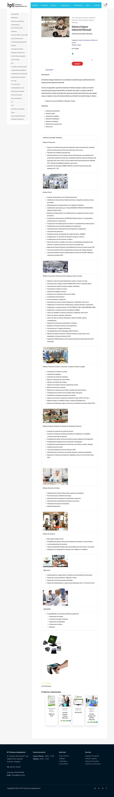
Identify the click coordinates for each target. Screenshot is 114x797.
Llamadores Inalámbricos (18, 70)
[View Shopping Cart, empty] (105, 5)
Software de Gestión (17, 49)
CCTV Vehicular (15, 84)
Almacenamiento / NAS (17, 87)
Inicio (73, 18)
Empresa (35, 5)
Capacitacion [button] (65, 5)
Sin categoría (15, 14)
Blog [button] (87, 5)
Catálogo (62, 758)
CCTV (12, 105)
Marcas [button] (53, 5)
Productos (44, 5)
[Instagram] (102, 788)
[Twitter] (98, 788)
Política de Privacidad (92, 761)
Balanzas (14, 31)
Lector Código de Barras (18, 56)
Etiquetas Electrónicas (17, 109)
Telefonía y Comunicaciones (19, 66)
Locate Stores (63, 764)
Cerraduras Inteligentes (18, 77)
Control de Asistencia (17, 21)
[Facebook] (95, 788)
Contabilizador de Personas (19, 73)
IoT (12, 102)
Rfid (12, 63)
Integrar (79, 45)
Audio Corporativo (16, 98)
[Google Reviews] (106, 788)
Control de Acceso (16, 95)
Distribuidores (78, 5)
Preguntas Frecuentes (92, 756)
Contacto (97, 5)
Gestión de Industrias (84, 40)
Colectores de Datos (17, 38)
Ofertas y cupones (91, 758)
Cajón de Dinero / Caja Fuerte (19, 35)
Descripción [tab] (49, 70)
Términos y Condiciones (92, 764)
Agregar (77, 64)
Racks (13, 112)
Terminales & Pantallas (18, 52)
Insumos (13, 45)
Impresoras (14, 17)
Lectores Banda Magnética (18, 42)
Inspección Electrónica (17, 91)
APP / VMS (13, 80)
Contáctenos (63, 761)
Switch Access (15, 59)
